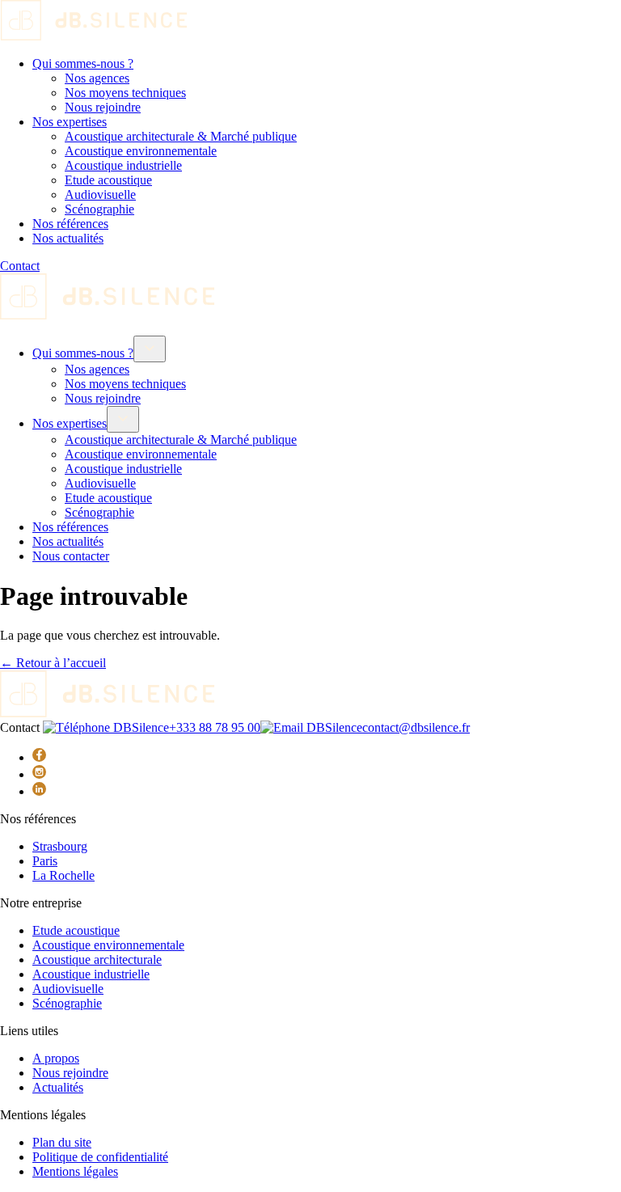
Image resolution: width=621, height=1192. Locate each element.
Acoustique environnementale (141, 151)
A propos (55, 1058)
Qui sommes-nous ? (82, 63)
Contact (20, 266)
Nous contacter (70, 556)
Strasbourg (59, 846)
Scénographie (99, 209)
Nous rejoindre (103, 107)
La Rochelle (63, 875)
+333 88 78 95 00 (214, 727)
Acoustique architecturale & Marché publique (181, 136)
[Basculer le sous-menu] (149, 349)
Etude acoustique (108, 180)
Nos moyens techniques (125, 92)
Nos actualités (68, 238)
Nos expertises (69, 122)
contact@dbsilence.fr (416, 727)
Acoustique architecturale (97, 959)
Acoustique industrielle (123, 165)
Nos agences (97, 78)
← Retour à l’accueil (53, 663)
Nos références (70, 223)
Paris (44, 861)
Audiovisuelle (100, 194)
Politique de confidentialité (100, 1157)
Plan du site (61, 1142)
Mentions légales (75, 1171)
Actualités (57, 1087)
